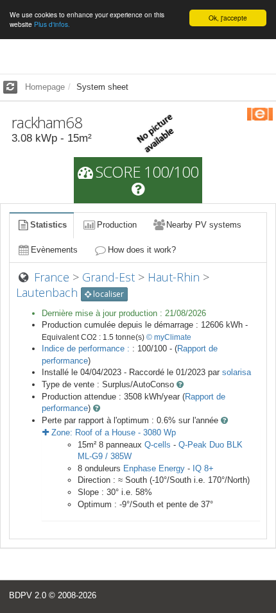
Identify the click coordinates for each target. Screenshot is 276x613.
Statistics (48, 225)
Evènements (54, 250)
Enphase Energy (154, 468)
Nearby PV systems (203, 225)
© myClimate (168, 337)
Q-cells (157, 444)
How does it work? (142, 250)
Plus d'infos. (52, 24)
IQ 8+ (203, 468)
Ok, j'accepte (228, 17)
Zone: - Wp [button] (112, 432)
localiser (107, 294)
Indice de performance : (87, 348)
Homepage (45, 87)
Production (117, 225)
